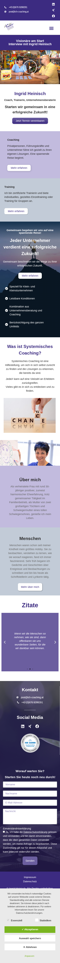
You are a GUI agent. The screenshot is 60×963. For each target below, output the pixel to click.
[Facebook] (53, 16)
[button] (51, 28)
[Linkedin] (53, 4)
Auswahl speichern (30, 938)
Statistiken (45, 920)
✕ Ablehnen (30, 947)
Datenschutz (30, 881)
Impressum (30, 877)
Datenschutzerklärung (35, 832)
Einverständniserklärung (17, 828)
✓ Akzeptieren (30, 929)
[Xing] (53, 10)
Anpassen (29, 956)
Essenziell (16, 920)
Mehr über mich (30, 586)
